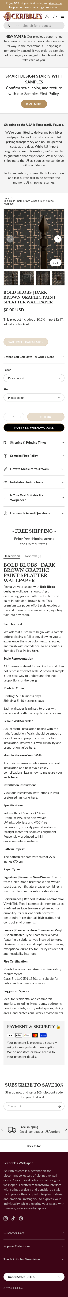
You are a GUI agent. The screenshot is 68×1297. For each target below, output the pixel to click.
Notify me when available (34, 427)
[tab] (11, 556)
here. (35, 650)
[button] (55, 16)
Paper (7, 369)
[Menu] (62, 16)
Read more (34, 103)
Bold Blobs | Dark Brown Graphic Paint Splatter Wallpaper (28, 202)
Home (6, 198)
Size (6, 389)
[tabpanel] (34, 789)
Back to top (34, 1145)
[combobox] (34, 25)
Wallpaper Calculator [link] (25, 342)
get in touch (41, 55)
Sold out (46, 416)
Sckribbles (18, 1288)
